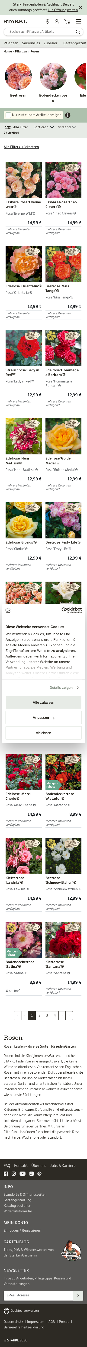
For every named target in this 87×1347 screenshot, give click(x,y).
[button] (19, 127)
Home (8, 51)
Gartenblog (16, 1242)
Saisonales (31, 43)
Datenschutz (13, 1322)
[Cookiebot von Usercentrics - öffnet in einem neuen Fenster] (62, 610)
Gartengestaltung (17, 1200)
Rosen (34, 51)
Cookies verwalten (25, 1311)
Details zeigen (61, 688)
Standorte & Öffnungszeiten (25, 1195)
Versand (64, 127)
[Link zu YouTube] (22, 1173)
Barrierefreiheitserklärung (24, 1327)
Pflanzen (11, 43)
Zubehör (51, 43)
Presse (64, 1322)
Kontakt (21, 1166)
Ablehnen (43, 733)
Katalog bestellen (17, 1206)
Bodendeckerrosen (53, 98)
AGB (51, 1322)
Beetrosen (18, 95)
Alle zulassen (43, 702)
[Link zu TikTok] (31, 1173)
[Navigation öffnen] (78, 21)
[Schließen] (80, 7)
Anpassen (41, 717)
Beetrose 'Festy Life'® (63, 542)
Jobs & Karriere (63, 1166)
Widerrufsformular (18, 1211)
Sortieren (41, 127)
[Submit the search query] (78, 32)
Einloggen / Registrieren (22, 1231)
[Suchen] (78, 1296)
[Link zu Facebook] (6, 1173)
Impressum (36, 1322)
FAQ (7, 1166)
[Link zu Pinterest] (39, 1173)
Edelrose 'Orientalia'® (24, 286)
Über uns (38, 1166)
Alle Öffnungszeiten (63, 10)
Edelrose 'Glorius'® (21, 542)
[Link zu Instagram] (14, 1173)
